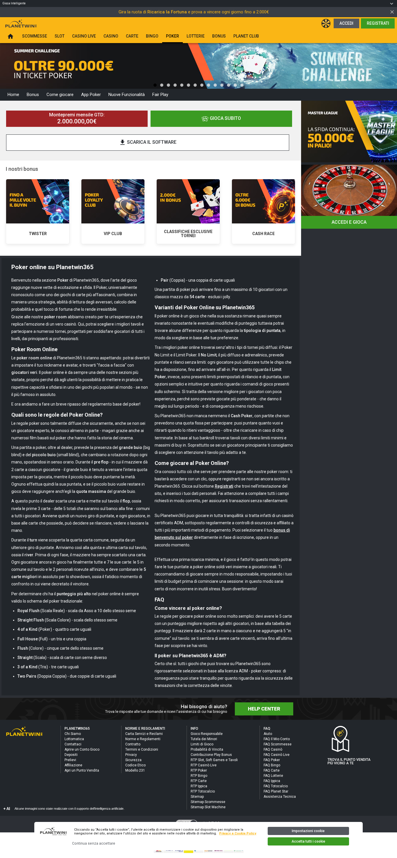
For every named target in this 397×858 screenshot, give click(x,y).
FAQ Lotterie (273, 776)
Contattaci (73, 744)
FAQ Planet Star (276, 791)
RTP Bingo (199, 776)
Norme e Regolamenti (142, 739)
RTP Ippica (199, 786)
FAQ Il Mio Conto (277, 739)
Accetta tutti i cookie (308, 841)
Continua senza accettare (93, 843)
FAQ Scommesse (278, 744)
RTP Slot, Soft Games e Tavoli (214, 760)
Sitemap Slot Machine (208, 807)
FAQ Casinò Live (276, 755)
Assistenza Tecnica (280, 797)
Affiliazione (73, 765)
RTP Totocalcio (203, 791)
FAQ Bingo (272, 765)
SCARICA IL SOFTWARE (147, 142)
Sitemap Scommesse (208, 802)
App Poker (91, 94)
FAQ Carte (272, 770)
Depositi (71, 755)
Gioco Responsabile (207, 734)
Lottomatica (74, 739)
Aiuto (268, 734)
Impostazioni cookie (308, 831)
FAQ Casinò (273, 749)
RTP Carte (199, 781)
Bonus (33, 94)
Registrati (378, 23)
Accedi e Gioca (349, 222)
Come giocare (60, 94)
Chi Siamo (73, 734)
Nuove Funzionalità (126, 94)
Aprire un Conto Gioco (82, 749)
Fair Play (160, 94)
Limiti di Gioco (202, 744)
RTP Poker (199, 770)
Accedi (346, 23)
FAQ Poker (272, 760)
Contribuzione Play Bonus (211, 755)
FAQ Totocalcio (276, 786)
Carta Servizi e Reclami (144, 734)
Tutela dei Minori (204, 739)
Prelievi (70, 760)
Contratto (132, 744)
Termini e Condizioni (141, 749)
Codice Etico (135, 765)
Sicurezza (133, 760)
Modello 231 (135, 770)
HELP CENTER (264, 709)
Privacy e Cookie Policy (237, 833)
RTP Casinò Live (204, 765)
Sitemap (197, 797)
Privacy (131, 755)
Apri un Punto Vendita (82, 770)
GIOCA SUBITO (225, 118)
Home (13, 94)
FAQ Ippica (272, 781)
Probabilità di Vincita (207, 749)
